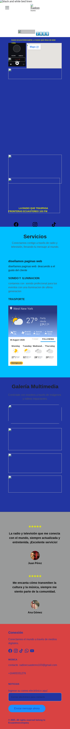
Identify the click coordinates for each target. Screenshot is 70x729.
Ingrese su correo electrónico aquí (27, 690)
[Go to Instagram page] (37, 224)
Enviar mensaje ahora (27, 708)
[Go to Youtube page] (32, 651)
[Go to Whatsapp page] (27, 651)
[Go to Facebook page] (18, 224)
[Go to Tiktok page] (54, 224)
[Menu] (7, 7)
